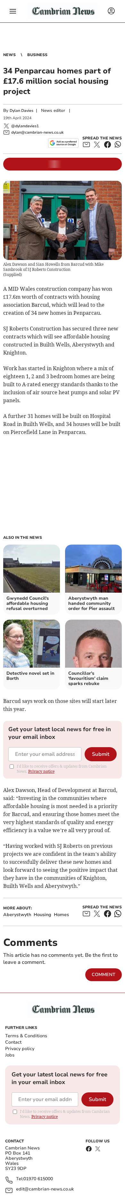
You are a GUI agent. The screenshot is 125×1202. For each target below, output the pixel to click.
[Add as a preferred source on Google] (63, 143)
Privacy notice (41, 771)
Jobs (9, 1055)
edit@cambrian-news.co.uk (45, 1189)
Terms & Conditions (26, 1036)
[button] (13, 11)
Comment (103, 975)
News (9, 54)
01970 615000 (38, 1179)
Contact (13, 1042)
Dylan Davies (21, 110)
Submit (100, 754)
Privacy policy (19, 1049)
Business (37, 54)
